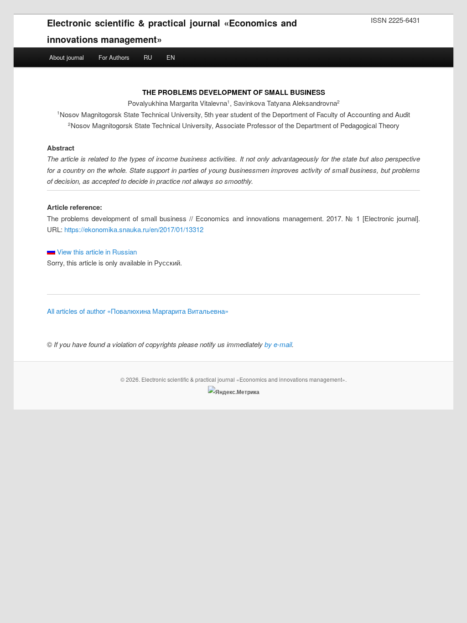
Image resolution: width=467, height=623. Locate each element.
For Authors (114, 57)
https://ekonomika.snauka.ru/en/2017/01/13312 (133, 229)
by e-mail (278, 344)
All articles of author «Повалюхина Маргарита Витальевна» (137, 311)
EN (170, 57)
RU (148, 57)
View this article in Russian (96, 251)
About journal (66, 57)
